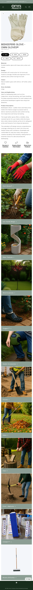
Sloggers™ (6, 328)
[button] (3, 7)
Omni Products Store (13, 588)
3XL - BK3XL (17, 58)
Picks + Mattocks (8, 506)
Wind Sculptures (8, 293)
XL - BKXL (6, 58)
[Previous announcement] (3, 1)
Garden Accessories (9, 364)
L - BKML (23, 54)
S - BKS (5, 54)
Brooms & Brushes (9, 577)
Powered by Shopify (23, 588)
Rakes (5, 435)
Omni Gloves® (7, 186)
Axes (4, 471)
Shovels (5, 399)
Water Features (8, 257)
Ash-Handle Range (9, 221)
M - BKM (14, 54)
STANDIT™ (6, 542)
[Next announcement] (30, 1)
